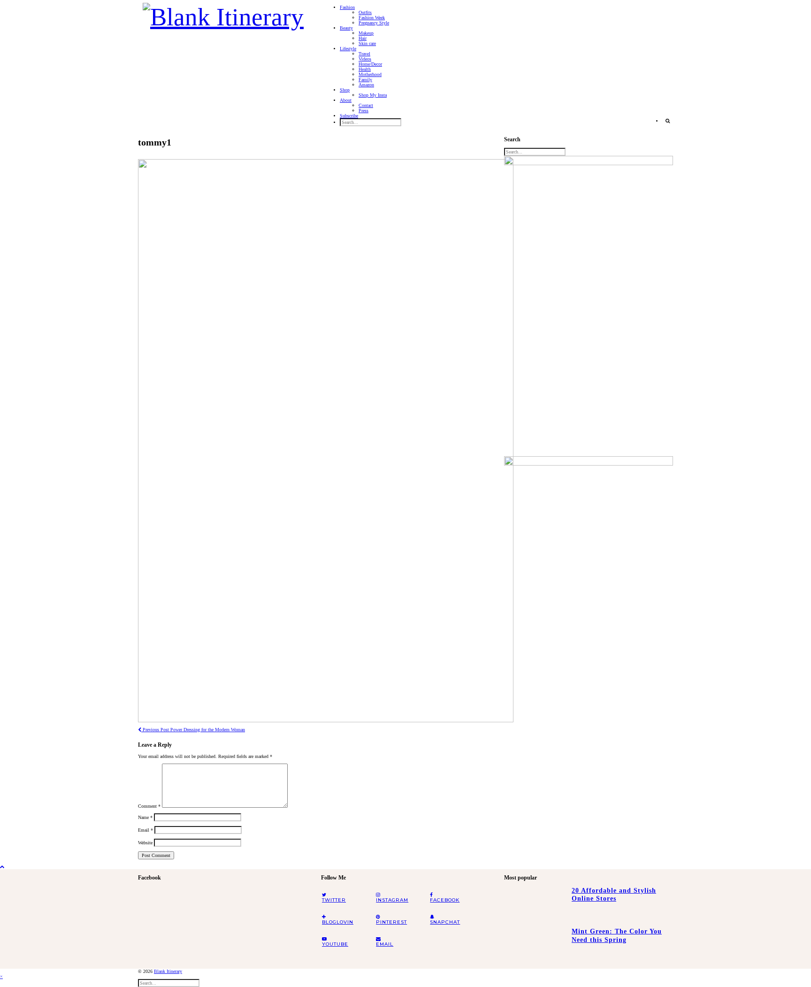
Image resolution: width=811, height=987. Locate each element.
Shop (345, 89)
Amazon (366, 84)
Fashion (347, 7)
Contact (366, 105)
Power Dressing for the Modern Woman (193, 729)
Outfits (365, 12)
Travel (364, 53)
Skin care (367, 43)
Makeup (366, 33)
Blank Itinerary (168, 971)
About (346, 100)
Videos (365, 58)
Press (363, 110)
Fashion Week (372, 17)
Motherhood (370, 74)
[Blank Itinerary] (223, 14)
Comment (149, 806)
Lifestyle (348, 48)
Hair (363, 38)
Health (365, 69)
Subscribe (349, 115)
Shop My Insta (373, 95)
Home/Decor (370, 64)
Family (365, 79)
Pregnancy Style (374, 22)
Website (145, 842)
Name (145, 817)
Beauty (346, 28)
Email (145, 830)
